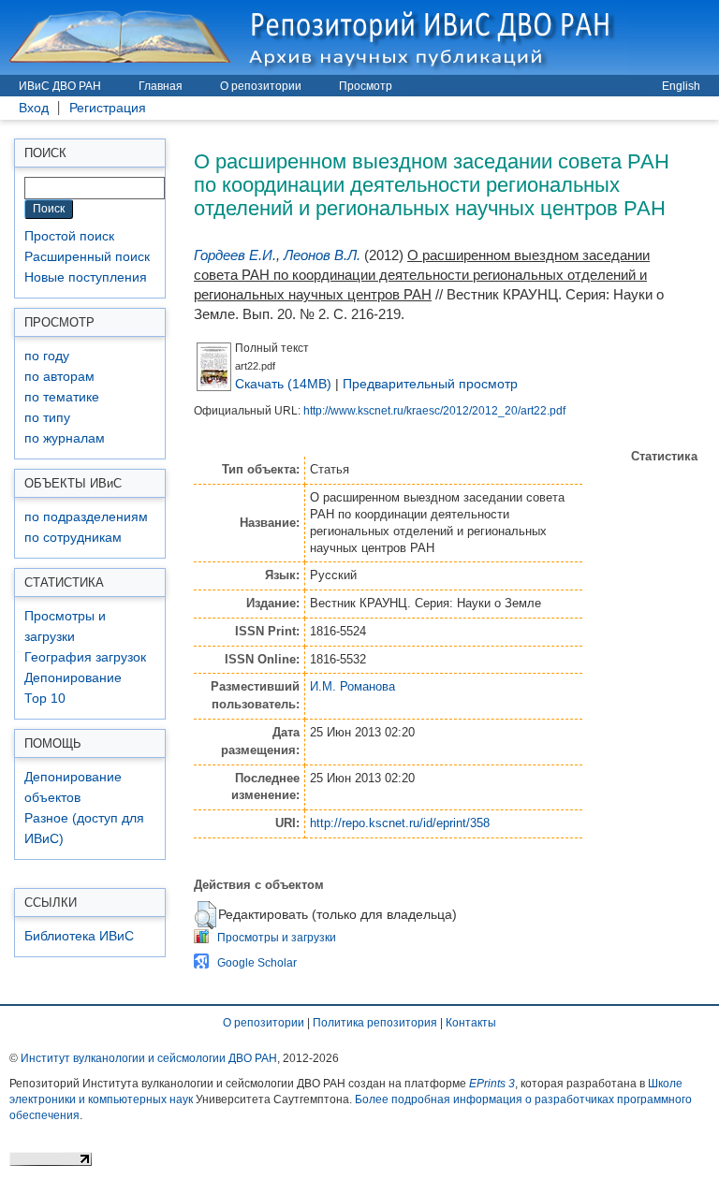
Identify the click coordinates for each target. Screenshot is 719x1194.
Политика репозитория (375, 1022)
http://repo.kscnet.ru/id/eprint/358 (400, 823)
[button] (205, 915)
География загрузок (85, 657)
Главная (161, 86)
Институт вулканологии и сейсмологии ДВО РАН (149, 1058)
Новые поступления (85, 277)
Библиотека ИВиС (79, 936)
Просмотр (365, 86)
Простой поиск (69, 236)
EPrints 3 (492, 1083)
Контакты (471, 1022)
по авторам (59, 377)
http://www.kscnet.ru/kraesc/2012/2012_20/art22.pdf (434, 410)
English (681, 86)
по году (46, 356)
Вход (34, 108)
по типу (47, 418)
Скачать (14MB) (283, 383)
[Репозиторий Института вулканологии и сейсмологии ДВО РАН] (314, 37)
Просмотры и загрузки (276, 937)
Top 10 (45, 699)
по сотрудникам (73, 538)
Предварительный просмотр (430, 383)
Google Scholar (257, 962)
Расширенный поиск (87, 257)
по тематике (61, 397)
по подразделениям (86, 517)
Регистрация (107, 108)
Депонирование (73, 678)
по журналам (64, 438)
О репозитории (260, 86)
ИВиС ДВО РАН (60, 86)
